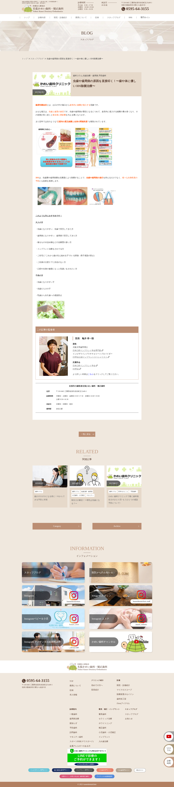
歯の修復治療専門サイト (62, 770)
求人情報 (73, 695)
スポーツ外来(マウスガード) (82, 741)
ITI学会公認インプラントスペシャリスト (90, 357)
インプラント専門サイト (84, 770)
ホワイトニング (105, 723)
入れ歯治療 (103, 741)
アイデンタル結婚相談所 (104, 776)
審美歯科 (102, 714)
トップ (27, 17)
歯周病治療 (74, 719)
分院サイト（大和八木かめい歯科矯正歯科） (76, 776)
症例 (97, 17)
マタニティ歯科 (76, 737)
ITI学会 (76, 369)
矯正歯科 (102, 728)
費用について (81, 17)
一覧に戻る (86, 434)
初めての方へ (97, 685)
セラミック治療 (105, 719)
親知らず (73, 723)
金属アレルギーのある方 (80, 746)
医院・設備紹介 (60, 17)
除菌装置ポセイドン (125, 694)
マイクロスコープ (124, 690)
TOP (71, 681)
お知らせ (129, 719)
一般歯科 (73, 714)
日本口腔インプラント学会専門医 (87, 350)
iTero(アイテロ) (123, 703)
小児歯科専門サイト (105, 770)
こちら (91, 374)
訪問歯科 (73, 732)
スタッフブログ (113, 17)
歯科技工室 (121, 699)
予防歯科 (73, 728)
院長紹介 (95, 690)
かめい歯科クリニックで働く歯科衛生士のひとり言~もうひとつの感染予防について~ (123, 499)
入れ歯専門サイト (123, 770)
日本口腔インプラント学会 (84, 366)
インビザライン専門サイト (38, 770)
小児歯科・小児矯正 (107, 732)
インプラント (104, 737)
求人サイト (139, 770)
